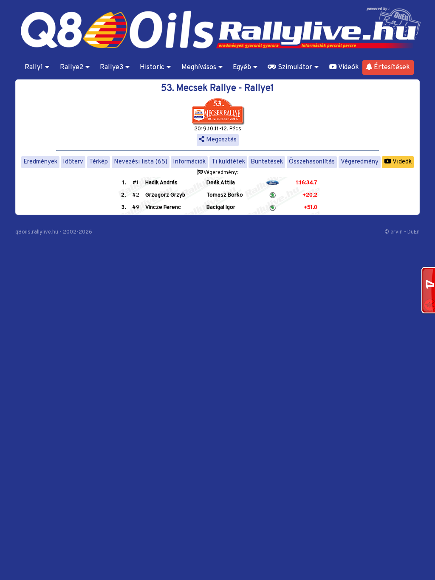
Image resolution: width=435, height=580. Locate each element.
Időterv (73, 162)
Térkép (98, 162)
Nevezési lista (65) (140, 162)
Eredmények (40, 162)
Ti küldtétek (228, 162)
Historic (152, 67)
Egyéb (242, 67)
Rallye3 (111, 67)
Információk (189, 162)
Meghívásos (198, 67)
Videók (348, 67)
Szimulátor (294, 67)
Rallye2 (71, 67)
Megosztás (220, 140)
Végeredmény (360, 162)
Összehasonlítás (312, 162)
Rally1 (34, 67)
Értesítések (391, 67)
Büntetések (267, 162)
